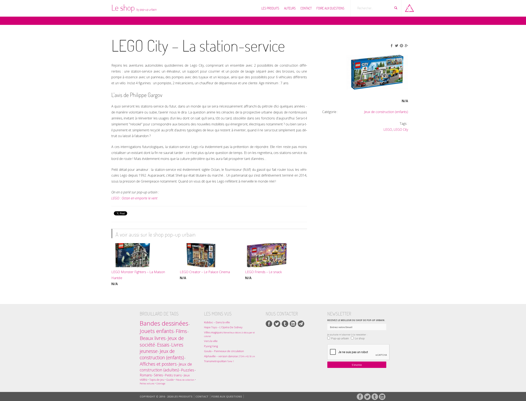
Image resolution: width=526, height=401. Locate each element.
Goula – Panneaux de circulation (224, 351)
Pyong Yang (211, 346)
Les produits (270, 8)
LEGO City (400, 129)
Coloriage (160, 383)
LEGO (387, 129)
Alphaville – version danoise (229, 356)
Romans (146, 375)
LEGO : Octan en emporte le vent (134, 198)
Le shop (134, 7)
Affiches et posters (158, 364)
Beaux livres (153, 338)
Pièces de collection (185, 379)
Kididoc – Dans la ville (217, 322)
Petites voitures (147, 383)
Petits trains (173, 375)
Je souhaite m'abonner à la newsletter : (347, 334)
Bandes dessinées (164, 323)
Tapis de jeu (156, 379)
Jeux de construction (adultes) (166, 367)
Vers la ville (211, 341)
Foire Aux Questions (330, 8)
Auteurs (290, 8)
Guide (170, 379)
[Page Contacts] (301, 323)
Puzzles (187, 369)
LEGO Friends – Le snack (263, 272)
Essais (163, 344)
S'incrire (357, 365)
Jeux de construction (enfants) (386, 112)
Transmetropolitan (219, 361)
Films (181, 331)
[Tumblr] (285, 323)
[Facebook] (269, 323)
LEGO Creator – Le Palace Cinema (205, 272)
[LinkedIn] (293, 323)
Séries (158, 375)
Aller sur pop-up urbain (409, 7)
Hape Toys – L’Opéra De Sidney (223, 327)
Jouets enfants (157, 331)
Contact (306, 8)
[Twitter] (277, 323)
